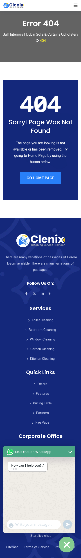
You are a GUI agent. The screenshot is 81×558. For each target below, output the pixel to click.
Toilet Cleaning (42, 320)
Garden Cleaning (42, 349)
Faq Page (42, 422)
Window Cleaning (42, 339)
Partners (42, 413)
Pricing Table (42, 403)
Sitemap (12, 547)
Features (42, 394)
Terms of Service (36, 547)
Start (40, 536)
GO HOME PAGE (40, 178)
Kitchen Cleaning (42, 359)
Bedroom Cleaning (42, 330)
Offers (42, 384)
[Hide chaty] (66, 544)
